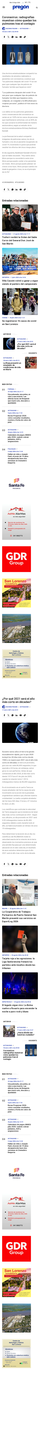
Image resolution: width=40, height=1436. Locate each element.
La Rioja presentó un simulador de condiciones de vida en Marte (12, 366)
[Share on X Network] (8, 37)
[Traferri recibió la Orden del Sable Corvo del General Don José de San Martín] (20, 218)
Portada (11, 389)
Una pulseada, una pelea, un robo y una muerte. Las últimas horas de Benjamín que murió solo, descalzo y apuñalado (19, 398)
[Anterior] (9, 344)
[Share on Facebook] (4, 37)
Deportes (5, 277)
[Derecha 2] (16, 592)
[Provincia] (16, 483)
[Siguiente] (31, 363)
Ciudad (4, 317)
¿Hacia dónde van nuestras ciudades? (25, 1033)
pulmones (20, 182)
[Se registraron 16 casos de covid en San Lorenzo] (20, 301)
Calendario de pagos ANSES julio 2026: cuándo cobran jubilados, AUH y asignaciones (19, 438)
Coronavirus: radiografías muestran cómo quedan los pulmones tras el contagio (13, 1054)
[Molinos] (16, 628)
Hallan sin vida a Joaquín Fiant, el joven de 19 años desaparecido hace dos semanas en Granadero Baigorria (18, 458)
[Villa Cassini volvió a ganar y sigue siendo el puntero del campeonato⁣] (20, 261)
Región (4, 908)
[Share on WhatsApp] (12, 37)
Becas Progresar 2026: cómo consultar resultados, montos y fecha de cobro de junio (19, 419)
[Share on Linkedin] (17, 37)
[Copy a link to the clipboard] (25, 37)
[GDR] (16, 559)
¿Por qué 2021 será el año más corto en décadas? (26, 346)
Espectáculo (7, 1002)
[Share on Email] (21, 37)
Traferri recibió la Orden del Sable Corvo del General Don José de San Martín (19, 240)
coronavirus (8, 182)
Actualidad (24, 28)
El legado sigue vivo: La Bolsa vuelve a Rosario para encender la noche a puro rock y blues (19, 1008)
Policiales (12, 449)
